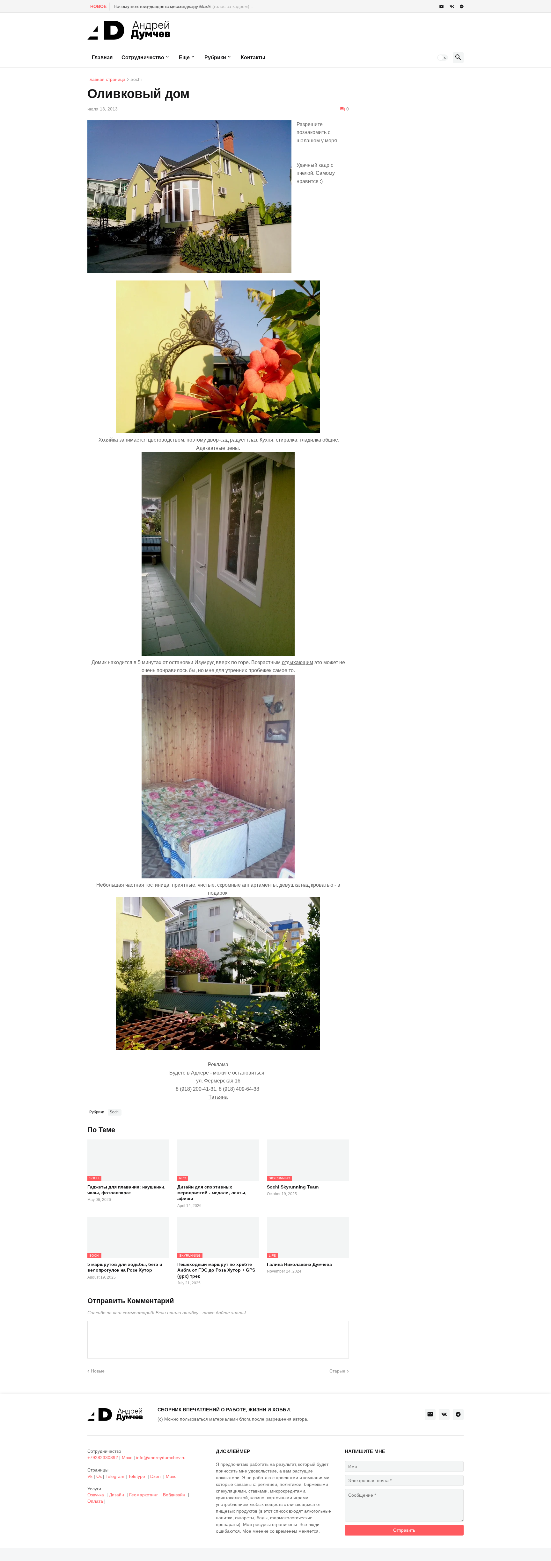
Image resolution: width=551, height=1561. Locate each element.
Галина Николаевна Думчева (299, 1264)
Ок (99, 1476)
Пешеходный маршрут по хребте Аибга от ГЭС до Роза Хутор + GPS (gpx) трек (216, 1270)
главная (102, 57)
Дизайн (116, 1494)
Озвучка (95, 1494)
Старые (337, 1370)
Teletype (136, 1476)
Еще (184, 57)
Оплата (95, 1501)
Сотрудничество (142, 57)
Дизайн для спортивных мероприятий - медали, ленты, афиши (211, 1192)
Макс (127, 1457)
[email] (441, 6)
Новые (98, 1370)
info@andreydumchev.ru (161, 1457)
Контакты (253, 57)
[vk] (452, 6)
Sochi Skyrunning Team (293, 1186)
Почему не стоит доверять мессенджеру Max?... (163, 6)
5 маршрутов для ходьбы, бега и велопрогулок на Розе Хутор (124, 1267)
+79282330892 (102, 1457)
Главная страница (106, 79)
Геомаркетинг (143, 1494)
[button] (442, 57)
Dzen (155, 1476)
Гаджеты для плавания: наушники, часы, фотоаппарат (126, 1189)
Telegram (115, 1476)
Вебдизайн (174, 1494)
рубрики (215, 57)
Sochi (136, 79)
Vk (89, 1476)
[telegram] (462, 6)
